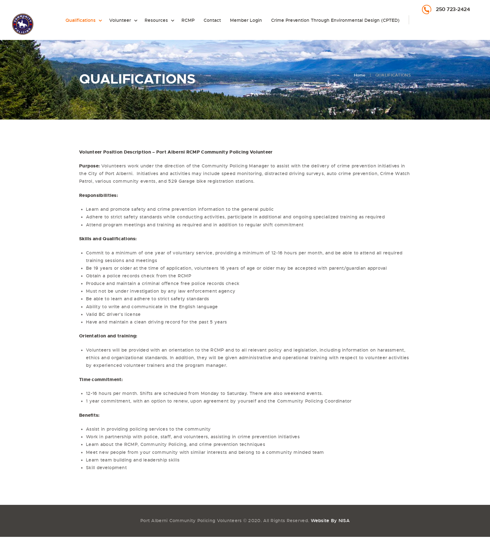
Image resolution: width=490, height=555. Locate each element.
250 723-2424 (453, 9)
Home (360, 75)
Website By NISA (330, 521)
